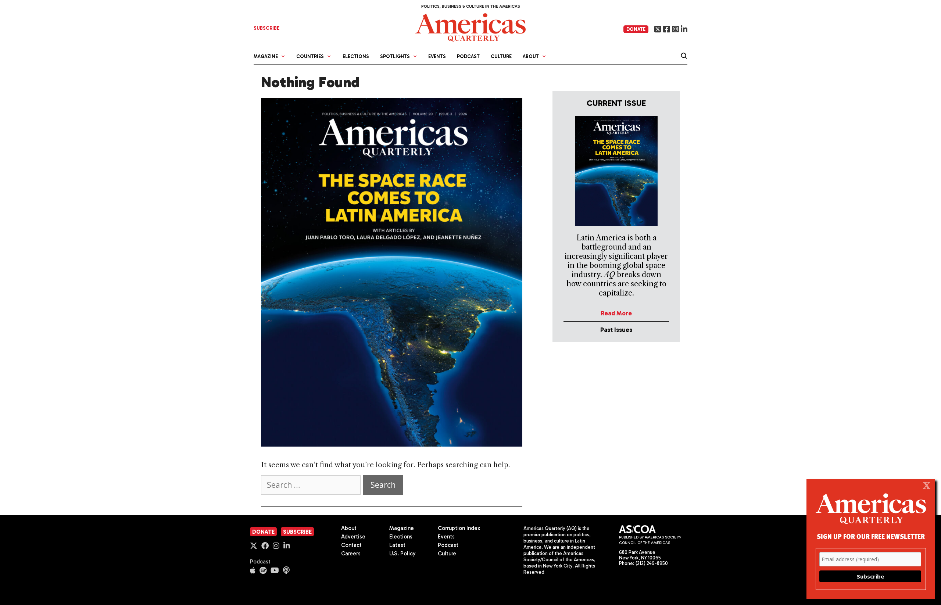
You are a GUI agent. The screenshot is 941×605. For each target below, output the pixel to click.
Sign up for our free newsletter (871, 536)
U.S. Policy (402, 553)
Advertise (353, 536)
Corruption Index (459, 528)
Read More (616, 313)
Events (437, 56)
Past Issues (616, 329)
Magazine (401, 528)
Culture (501, 56)
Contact (351, 545)
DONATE (635, 29)
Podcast (468, 56)
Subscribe (297, 532)
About (349, 528)
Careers (351, 553)
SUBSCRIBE (266, 28)
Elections (356, 56)
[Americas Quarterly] (470, 26)
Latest (397, 545)
